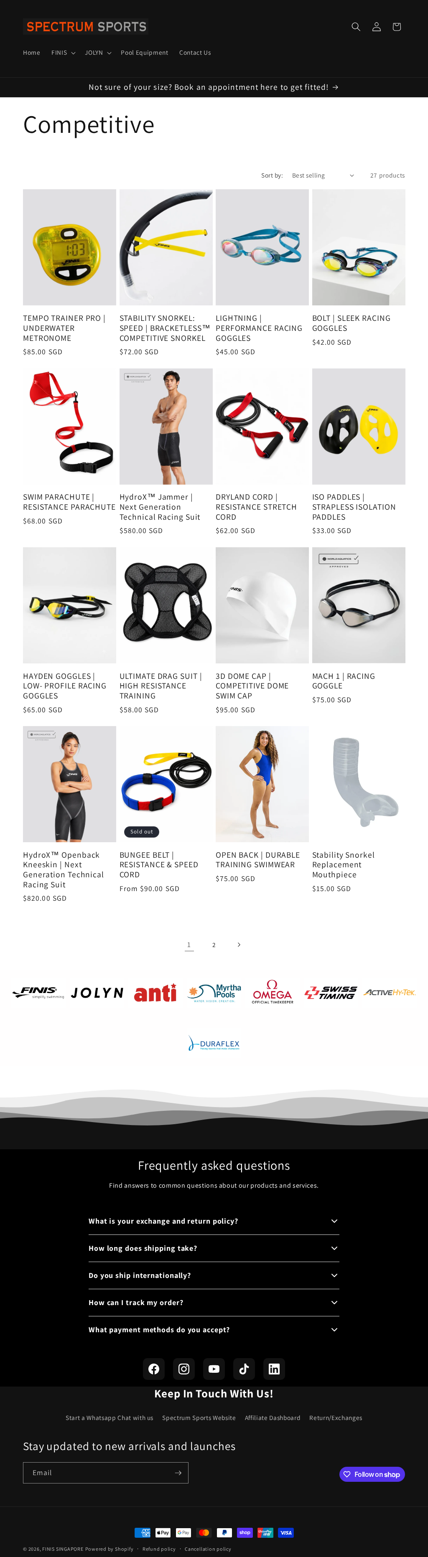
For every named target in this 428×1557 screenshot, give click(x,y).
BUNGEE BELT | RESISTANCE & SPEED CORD (159, 865)
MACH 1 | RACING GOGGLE (344, 681)
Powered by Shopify (109, 1549)
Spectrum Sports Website (199, 1417)
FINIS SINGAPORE (63, 1549)
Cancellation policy (208, 1549)
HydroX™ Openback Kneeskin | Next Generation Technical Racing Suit (63, 870)
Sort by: (272, 175)
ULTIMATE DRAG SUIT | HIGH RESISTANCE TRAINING (161, 686)
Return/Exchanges (335, 1417)
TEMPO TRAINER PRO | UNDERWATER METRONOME (64, 328)
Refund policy (159, 1549)
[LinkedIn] (274, 1369)
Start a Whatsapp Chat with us (109, 1417)
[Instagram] (184, 1369)
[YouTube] (214, 1369)
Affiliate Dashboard (273, 1417)
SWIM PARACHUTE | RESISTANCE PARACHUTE (69, 502)
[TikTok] (244, 1369)
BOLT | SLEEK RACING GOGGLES (351, 323)
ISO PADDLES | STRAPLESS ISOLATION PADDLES (354, 507)
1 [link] (189, 944)
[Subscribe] (178, 1473)
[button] (62, 52)
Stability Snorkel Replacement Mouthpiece (343, 865)
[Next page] (239, 945)
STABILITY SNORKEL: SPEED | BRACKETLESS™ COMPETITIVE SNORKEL (165, 328)
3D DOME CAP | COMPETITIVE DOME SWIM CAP (252, 686)
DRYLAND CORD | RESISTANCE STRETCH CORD (256, 507)
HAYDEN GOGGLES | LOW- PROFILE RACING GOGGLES (65, 686)
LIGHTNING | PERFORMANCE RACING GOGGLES (259, 328)
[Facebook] (154, 1369)
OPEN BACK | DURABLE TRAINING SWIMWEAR (258, 860)
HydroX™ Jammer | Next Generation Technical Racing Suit (160, 507)
